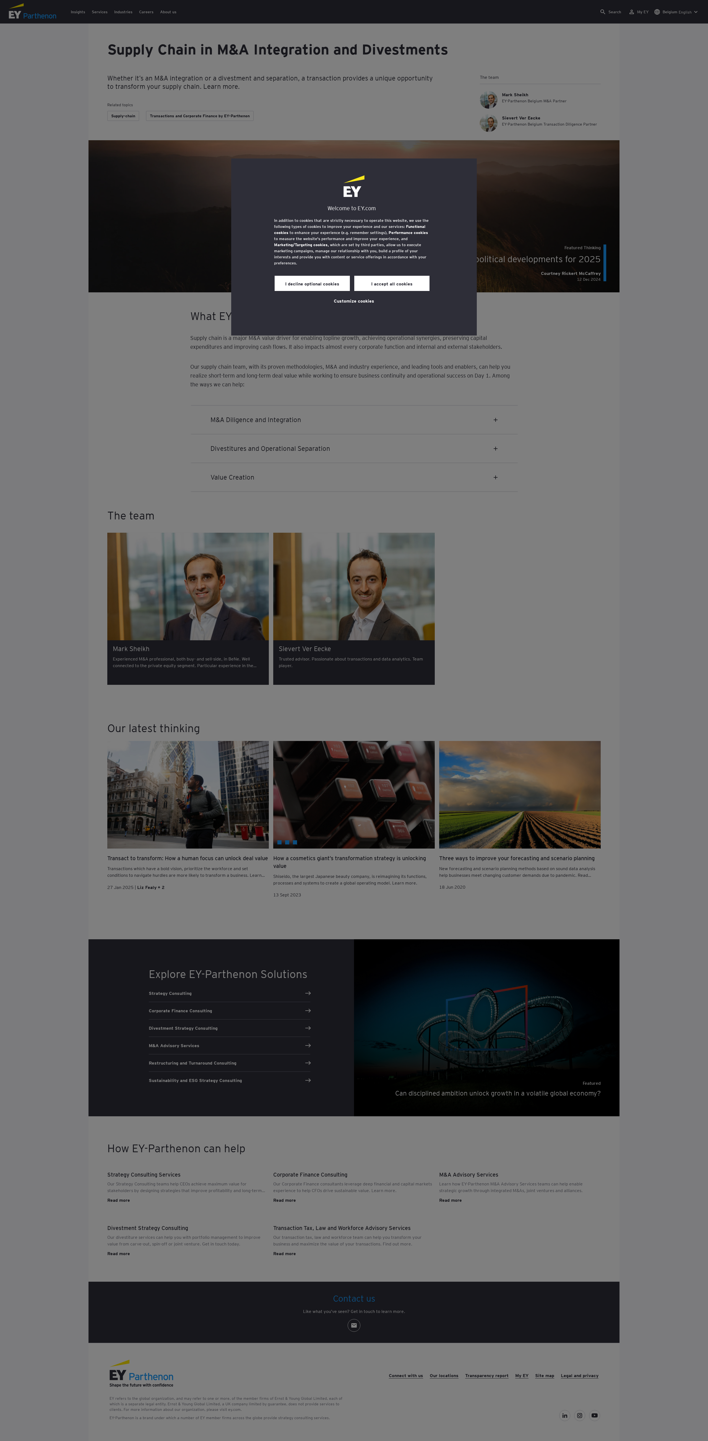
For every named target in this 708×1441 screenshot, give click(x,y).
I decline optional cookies (312, 283)
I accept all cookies (392, 283)
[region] (354, 246)
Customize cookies (354, 301)
